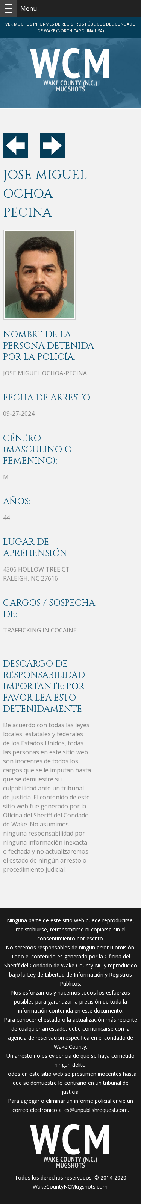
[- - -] (8, 8)
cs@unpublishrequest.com (96, 1109)
